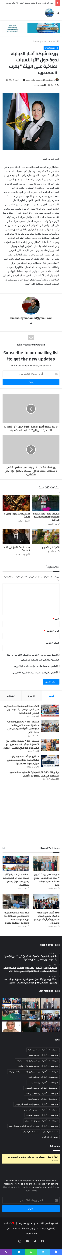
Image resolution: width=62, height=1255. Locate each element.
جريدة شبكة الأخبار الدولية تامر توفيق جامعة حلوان (38, 1066)
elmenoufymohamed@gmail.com (40, 80)
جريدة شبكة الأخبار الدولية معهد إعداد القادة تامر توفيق (36, 1104)
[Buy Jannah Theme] (31, 28)
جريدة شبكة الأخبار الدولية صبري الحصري (41, 1088)
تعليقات (10, 695)
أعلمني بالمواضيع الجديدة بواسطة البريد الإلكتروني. (34, 672)
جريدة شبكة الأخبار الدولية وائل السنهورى (41, 1120)
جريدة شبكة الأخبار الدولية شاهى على (43, 1082)
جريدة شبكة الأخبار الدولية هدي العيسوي (42, 1115)
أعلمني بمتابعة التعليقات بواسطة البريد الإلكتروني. (35, 666)
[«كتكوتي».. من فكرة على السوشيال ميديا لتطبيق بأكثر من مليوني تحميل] (11, 1027)
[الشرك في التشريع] (45, 536)
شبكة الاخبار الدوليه (30, 1131)
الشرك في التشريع (50, 547)
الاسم (56, 618)
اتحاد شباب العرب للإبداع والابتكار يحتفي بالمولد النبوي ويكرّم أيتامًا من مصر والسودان (46, 918)
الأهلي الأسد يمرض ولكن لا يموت (17, 515)
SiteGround (31, 1233)
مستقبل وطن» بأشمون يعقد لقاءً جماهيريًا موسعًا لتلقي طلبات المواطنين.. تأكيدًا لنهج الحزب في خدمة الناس (23, 727)
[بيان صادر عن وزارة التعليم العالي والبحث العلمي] (50, 1003)
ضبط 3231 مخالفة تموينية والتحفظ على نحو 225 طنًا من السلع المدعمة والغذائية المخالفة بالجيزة (16, 918)
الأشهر (52, 695)
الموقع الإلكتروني (52, 643)
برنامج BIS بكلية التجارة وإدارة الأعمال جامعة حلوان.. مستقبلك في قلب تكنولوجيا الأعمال (34, 774)
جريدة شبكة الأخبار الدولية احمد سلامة (43, 1049)
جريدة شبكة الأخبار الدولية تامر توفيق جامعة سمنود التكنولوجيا (33, 1071)
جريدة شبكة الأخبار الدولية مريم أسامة (43, 1099)
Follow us (55, 1146)
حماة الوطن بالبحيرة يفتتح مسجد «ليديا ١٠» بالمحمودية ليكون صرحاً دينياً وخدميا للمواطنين (16, 879)
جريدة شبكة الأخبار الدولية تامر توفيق (43, 1055)
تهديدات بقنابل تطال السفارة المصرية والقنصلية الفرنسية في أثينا (46, 517)
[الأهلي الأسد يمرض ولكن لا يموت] (16, 503)
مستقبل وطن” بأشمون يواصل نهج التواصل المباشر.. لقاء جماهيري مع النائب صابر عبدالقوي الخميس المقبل (21, 744)
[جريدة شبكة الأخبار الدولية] (49, 13)
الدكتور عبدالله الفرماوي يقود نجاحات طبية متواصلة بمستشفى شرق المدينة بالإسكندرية (23, 760)
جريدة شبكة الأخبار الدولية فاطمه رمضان (42, 1093)
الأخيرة (31, 695)
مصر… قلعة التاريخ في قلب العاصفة (17, 548)
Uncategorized (39, 41)
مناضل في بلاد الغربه (50, 1137)
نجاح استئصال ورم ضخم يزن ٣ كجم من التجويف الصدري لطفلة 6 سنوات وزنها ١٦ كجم (46, 879)
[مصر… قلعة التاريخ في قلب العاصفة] (16, 536)
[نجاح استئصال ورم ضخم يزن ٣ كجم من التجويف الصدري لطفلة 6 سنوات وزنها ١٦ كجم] (46, 863)
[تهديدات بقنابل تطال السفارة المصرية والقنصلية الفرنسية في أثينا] (45, 503)
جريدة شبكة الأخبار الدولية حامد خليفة (43, 1077)
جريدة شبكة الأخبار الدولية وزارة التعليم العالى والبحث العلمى (33, 1126)
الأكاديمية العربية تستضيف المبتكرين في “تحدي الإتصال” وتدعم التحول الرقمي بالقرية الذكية (21, 709)
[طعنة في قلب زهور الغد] (31, 1027)
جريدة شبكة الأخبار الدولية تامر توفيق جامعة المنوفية (37, 1060)
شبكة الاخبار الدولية (50, 1131)
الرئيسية (53, 41)
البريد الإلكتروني (51, 631)
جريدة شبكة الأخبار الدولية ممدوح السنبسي (41, 1109)
